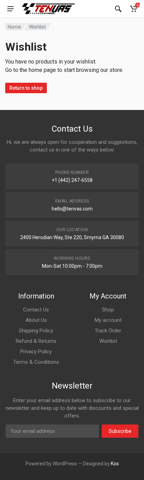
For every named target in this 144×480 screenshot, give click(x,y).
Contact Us (36, 310)
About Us (36, 320)
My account (108, 320)
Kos (115, 463)
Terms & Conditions (36, 362)
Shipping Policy (36, 330)
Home (14, 27)
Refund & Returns (36, 341)
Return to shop (26, 88)
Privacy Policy (36, 351)
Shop (108, 310)
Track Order (108, 330)
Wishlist (108, 341)
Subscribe (120, 431)
